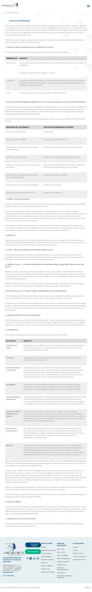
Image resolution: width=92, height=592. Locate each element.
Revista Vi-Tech (78, 553)
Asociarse (44, 563)
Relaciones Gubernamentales (62, 568)
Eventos (75, 550)
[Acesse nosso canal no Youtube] (37, 559)
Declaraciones (61, 572)
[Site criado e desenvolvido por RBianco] (88, 588)
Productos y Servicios (47, 559)
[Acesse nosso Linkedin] (34, 559)
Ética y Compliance (46, 566)
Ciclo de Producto (46, 553)
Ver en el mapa (8, 572)
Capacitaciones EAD (79, 559)
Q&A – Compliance (62, 555)
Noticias (75, 547)
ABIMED (43, 547)
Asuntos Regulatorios (63, 558)
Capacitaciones (61, 565)
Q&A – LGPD (61, 552)
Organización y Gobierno (48, 550)
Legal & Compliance (63, 561)
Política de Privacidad (47, 572)
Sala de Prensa (45, 569)
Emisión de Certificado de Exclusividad (65, 576)
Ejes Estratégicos (46, 556)
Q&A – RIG (60, 549)
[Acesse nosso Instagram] (30, 559)
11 (8, 576)
